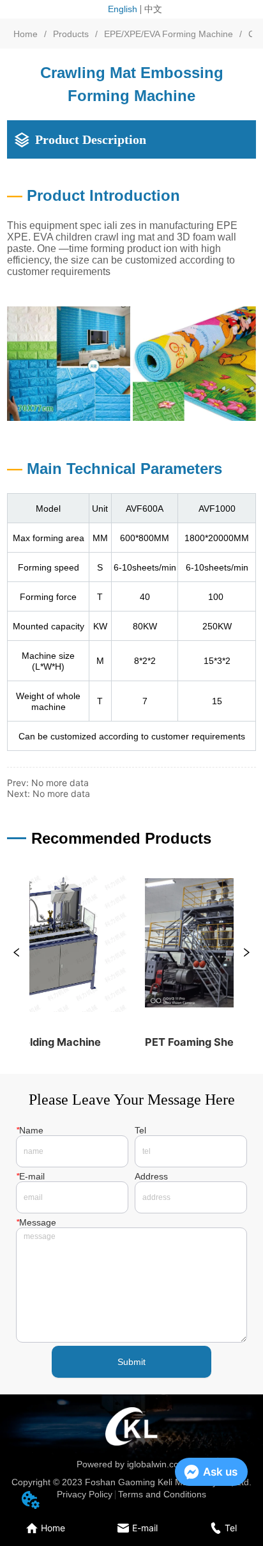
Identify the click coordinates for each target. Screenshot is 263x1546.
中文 (153, 9)
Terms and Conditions (162, 1494)
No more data (60, 782)
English (122, 9)
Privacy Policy (84, 1494)
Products (71, 34)
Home (25, 34)
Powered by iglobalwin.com (131, 1464)
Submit (131, 1362)
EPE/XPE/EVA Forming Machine (168, 34)
